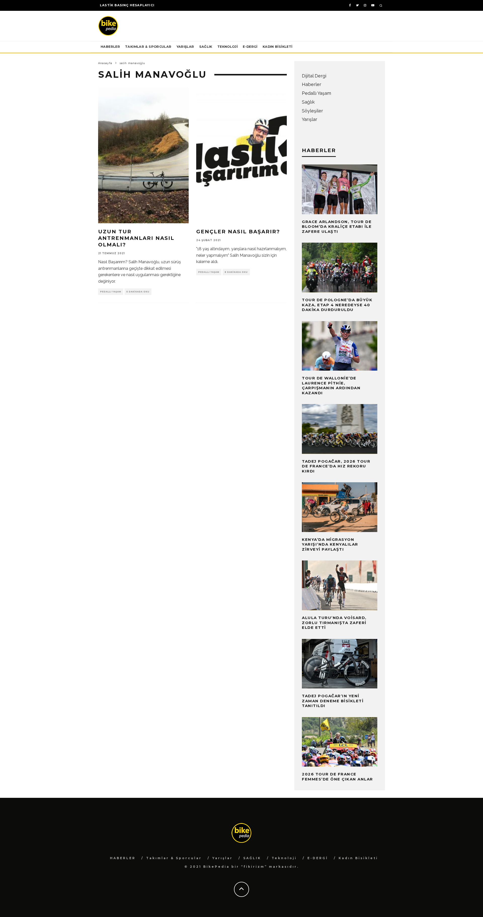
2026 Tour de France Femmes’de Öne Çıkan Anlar (337, 776)
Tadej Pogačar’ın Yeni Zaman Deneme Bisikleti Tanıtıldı (333, 700)
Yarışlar (185, 47)
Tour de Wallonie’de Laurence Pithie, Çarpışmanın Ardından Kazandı (331, 385)
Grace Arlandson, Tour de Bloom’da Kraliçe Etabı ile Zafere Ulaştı (337, 226)
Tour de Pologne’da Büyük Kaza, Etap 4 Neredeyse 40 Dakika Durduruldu (337, 304)
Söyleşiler (312, 110)
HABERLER (110, 47)
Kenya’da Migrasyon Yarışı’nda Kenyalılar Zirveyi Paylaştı (330, 544)
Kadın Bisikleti (278, 47)
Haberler (311, 84)
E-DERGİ (250, 47)
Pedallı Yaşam (110, 291)
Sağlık (308, 102)
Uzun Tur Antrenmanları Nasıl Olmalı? (136, 238)
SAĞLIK (205, 47)
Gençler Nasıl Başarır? (238, 232)
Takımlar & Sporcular (148, 47)
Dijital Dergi (314, 75)
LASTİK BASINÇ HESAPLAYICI (127, 5)
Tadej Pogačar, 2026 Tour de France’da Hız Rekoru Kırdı (336, 466)
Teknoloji (227, 47)
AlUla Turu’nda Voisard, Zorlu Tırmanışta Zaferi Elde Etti (334, 622)
